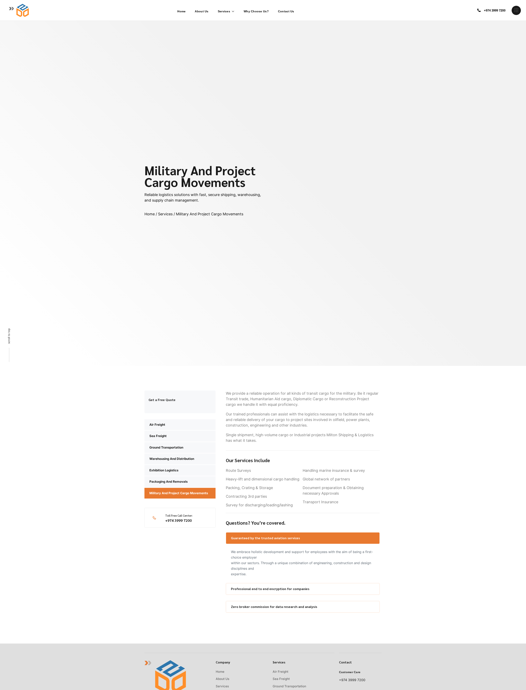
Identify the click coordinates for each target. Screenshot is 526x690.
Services (224, 11)
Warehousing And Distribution (171, 459)
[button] (491, 10)
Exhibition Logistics (163, 470)
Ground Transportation (166, 447)
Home (181, 11)
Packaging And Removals (168, 482)
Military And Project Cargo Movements (178, 493)
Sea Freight (158, 436)
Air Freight (157, 425)
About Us (201, 11)
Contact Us (286, 11)
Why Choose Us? (256, 11)
